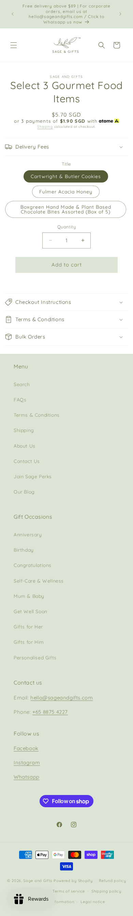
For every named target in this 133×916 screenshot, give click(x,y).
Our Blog (24, 492)
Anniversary (28, 535)
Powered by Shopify (73, 880)
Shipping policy (106, 891)
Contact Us (27, 461)
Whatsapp (27, 777)
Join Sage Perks (33, 476)
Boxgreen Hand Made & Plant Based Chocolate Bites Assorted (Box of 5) (65, 209)
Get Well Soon (30, 611)
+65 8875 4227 (50, 712)
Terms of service (69, 891)
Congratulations (32, 565)
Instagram (27, 762)
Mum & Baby (29, 596)
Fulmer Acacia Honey (65, 192)
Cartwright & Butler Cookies (66, 176)
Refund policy (112, 880)
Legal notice (92, 901)
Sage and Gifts (37, 880)
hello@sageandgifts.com (61, 697)
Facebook (26, 748)
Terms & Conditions (37, 415)
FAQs (20, 400)
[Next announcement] (120, 13)
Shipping (45, 126)
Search (22, 384)
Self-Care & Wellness (39, 581)
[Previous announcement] (12, 13)
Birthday (24, 550)
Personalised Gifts (35, 658)
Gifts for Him (29, 642)
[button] (13, 45)
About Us (24, 446)
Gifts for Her (28, 627)
